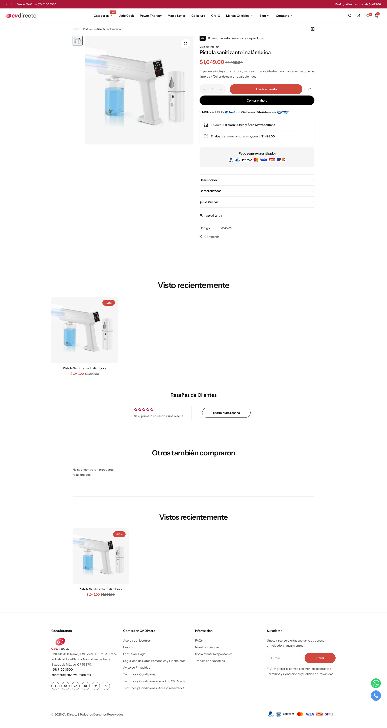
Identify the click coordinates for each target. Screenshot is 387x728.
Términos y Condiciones (140, 674)
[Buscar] (349, 15)
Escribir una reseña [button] (226, 413)
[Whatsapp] (106, 686)
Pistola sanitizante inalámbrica (84, 368)
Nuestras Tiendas (207, 647)
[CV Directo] (21, 15)
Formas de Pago (134, 654)
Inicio (76, 29)
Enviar (320, 658)
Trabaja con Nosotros (210, 661)
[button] (6, 4)
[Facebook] (55, 686)
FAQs (199, 640)
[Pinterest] (96, 686)
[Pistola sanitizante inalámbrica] (84, 330)
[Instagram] (65, 686)
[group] (139, 90)
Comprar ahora (257, 100)
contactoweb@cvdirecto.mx (71, 675)
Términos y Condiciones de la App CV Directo (154, 681)
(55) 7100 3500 (47, 4)
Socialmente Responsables (213, 654)
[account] (358, 15)
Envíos (128, 647)
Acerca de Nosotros (137, 640)
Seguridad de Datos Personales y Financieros (154, 661)
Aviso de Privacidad (136, 667)
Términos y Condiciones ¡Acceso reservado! (153, 688)
